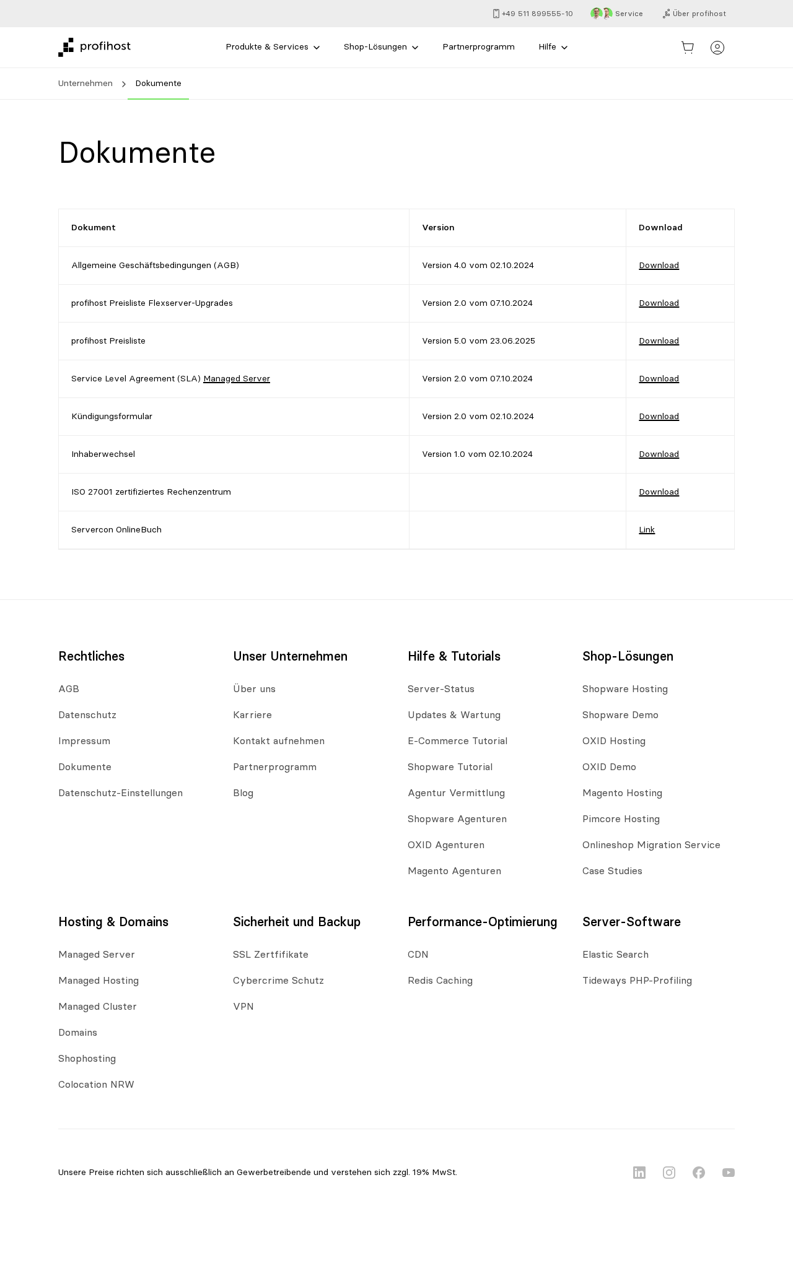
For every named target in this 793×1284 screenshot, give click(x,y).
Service (629, 13)
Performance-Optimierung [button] (483, 922)
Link (647, 530)
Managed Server (236, 379)
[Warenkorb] (687, 47)
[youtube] (728, 1172)
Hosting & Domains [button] (113, 922)
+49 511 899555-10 (537, 13)
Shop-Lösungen (375, 47)
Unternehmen (85, 83)
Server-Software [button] (631, 922)
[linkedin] (639, 1172)
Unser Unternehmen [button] (290, 657)
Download (659, 265)
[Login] (717, 47)
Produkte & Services (267, 47)
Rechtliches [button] (91, 657)
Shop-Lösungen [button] (627, 657)
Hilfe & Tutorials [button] (454, 657)
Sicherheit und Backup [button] (297, 922)
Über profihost (699, 13)
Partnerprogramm (478, 47)
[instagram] (669, 1172)
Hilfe (547, 47)
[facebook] (699, 1172)
